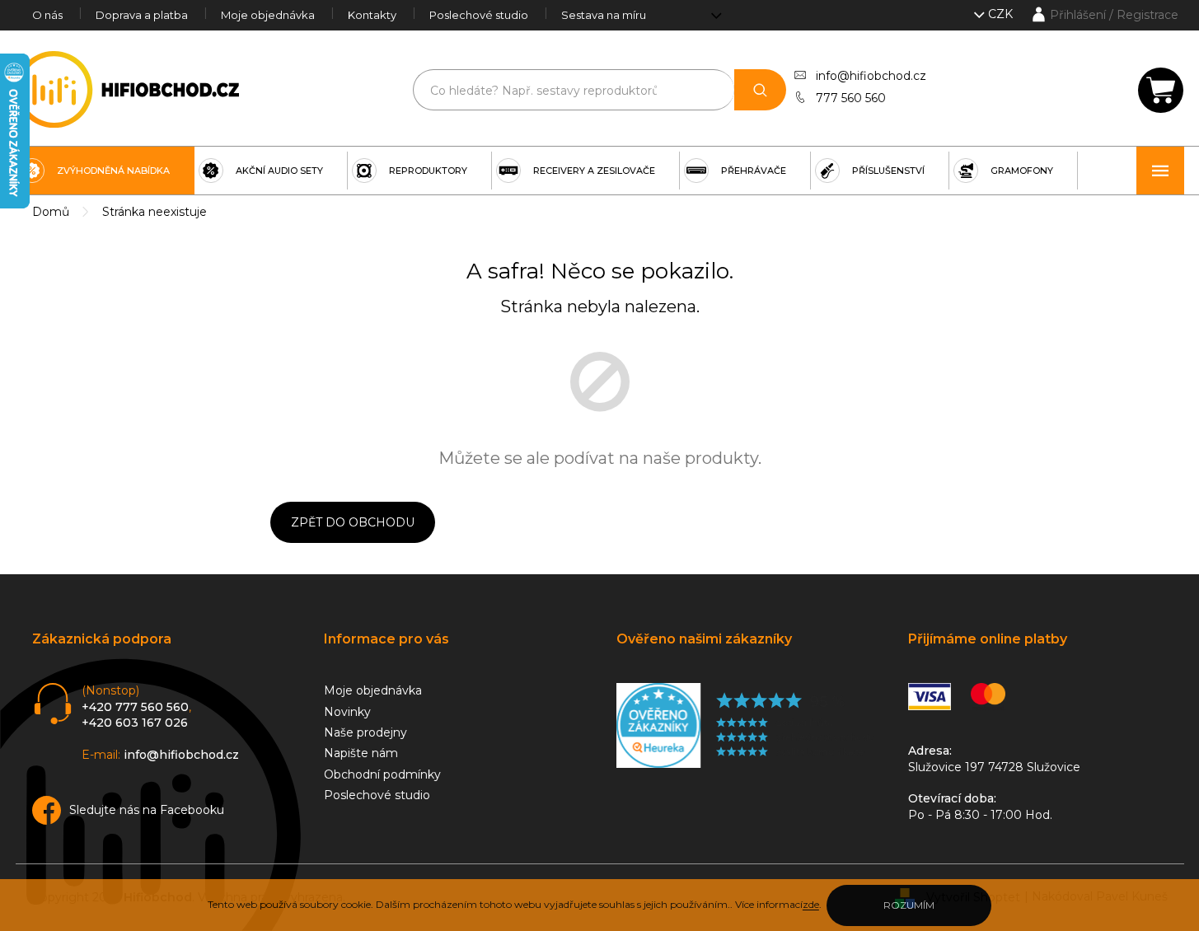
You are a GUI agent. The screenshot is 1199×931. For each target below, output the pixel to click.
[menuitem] (105, 170)
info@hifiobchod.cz (871, 75)
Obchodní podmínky (382, 774)
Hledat (760, 89)
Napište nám (361, 753)
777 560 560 (851, 98)
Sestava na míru (603, 14)
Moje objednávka (268, 14)
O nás (47, 14)
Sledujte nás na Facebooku (146, 809)
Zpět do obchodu (352, 522)
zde (811, 904)
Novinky (347, 711)
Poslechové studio (478, 14)
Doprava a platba (142, 14)
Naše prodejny (365, 732)
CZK (1002, 14)
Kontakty (372, 14)
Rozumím (908, 905)
